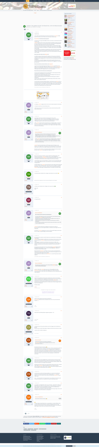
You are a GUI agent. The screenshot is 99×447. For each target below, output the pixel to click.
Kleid (49, 349)
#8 (61, 197)
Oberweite (52, 65)
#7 (61, 184)
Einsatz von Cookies (40, 437)
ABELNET (51, 438)
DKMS (73, 58)
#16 (61, 337)
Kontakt (38, 440)
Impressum (38, 441)
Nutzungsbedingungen (40, 436)
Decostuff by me (70, 37)
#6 (61, 171)
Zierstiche (71, 35)
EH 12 (68, 19)
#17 (61, 357)
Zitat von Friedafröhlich (39, 396)
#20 (61, 394)
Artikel (25, 111)
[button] (61, 1)
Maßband (45, 157)
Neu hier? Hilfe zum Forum (27, 437)
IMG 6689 (69, 44)
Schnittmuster (36, 270)
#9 (61, 210)
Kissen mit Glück (70, 33)
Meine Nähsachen (72, 39)
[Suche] (74, 1)
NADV (55, 438)
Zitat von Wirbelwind (38, 132)
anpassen (54, 279)
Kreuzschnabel (70, 30)
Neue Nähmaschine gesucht (27, 439)
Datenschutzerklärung (40, 438)
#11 (61, 260)
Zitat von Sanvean (38, 339)
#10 (61, 235)
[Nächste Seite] (28, 29)
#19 (61, 383)
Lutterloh (56, 35)
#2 (61, 102)
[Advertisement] (43, 18)
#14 (61, 310)
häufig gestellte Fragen (26, 436)
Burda (46, 54)
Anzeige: (35, 12)
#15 (61, 324)
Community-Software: (49, 444)
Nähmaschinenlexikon (26, 438)
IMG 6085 (69, 40)
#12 (61, 276)
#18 (61, 371)
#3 (61, 116)
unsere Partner (25, 440)
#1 (61, 32)
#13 (61, 296)
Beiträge (26, 112)
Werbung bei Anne (39, 439)
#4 (61, 129)
